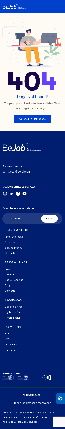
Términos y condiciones (14, 417)
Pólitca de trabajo (45, 413)
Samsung (10, 350)
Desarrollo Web (14, 307)
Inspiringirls (11, 345)
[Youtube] (24, 193)
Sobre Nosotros (14, 280)
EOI (7, 334)
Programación (13, 318)
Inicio (8, 269)
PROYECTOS (13, 327)
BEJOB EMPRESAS (16, 230)
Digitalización (12, 312)
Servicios (10, 242)
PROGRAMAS (13, 300)
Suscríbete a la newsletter (18, 208)
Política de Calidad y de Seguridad (20, 422)
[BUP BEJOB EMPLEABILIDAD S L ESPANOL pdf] (8, 377)
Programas (11, 275)
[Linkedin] (11, 193)
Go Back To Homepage (32, 119)
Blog (7, 285)
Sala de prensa (13, 248)
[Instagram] (5, 193)
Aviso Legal (8, 413)
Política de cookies (24, 413)
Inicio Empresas (14, 237)
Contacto (10, 253)
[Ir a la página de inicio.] (14, 5)
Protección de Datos (39, 417)
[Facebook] (18, 193)
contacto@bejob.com (16, 171)
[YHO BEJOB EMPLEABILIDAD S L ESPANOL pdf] (23, 377)
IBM (7, 339)
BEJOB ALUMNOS (16, 262)
